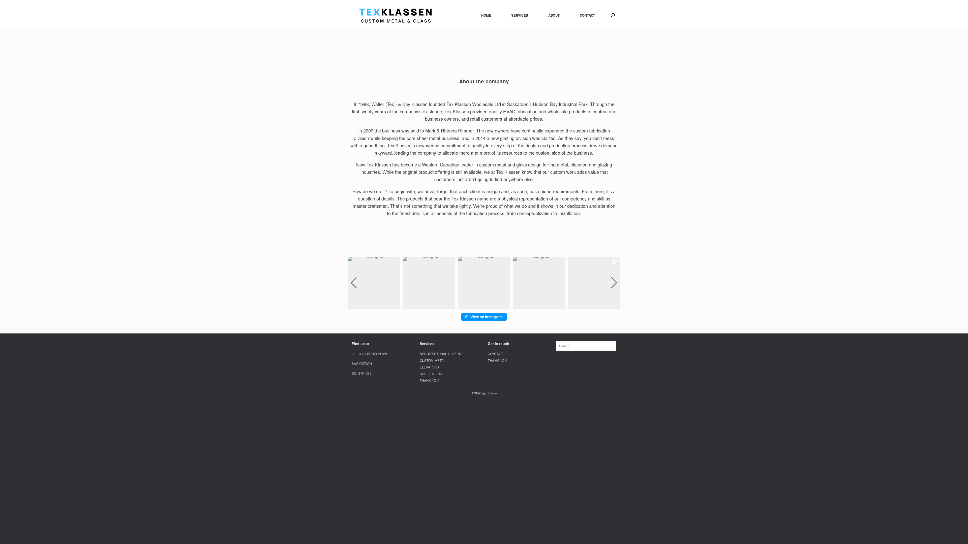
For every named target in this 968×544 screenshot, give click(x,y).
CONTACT (587, 15)
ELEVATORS (429, 367)
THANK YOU (429, 380)
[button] (612, 15)
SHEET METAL (431, 373)
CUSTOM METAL (432, 360)
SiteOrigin (480, 393)
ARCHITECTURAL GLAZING (441, 353)
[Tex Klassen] (396, 15)
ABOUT (554, 15)
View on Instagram (486, 317)
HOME (486, 15)
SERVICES (519, 15)
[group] (374, 283)
